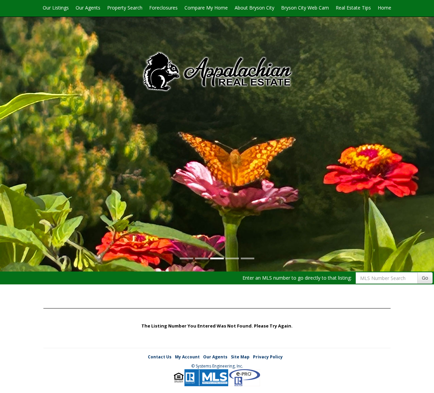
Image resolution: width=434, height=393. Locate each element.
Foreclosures (163, 7)
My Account (187, 357)
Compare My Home (206, 7)
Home (384, 7)
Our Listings (56, 7)
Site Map (240, 357)
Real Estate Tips (353, 7)
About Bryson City (254, 7)
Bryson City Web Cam (305, 7)
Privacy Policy (268, 357)
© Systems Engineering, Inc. (217, 366)
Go (425, 278)
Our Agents (88, 7)
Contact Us (160, 357)
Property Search (124, 7)
